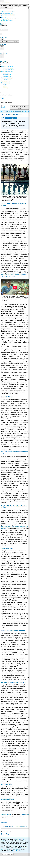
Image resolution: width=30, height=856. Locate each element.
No (8, 834)
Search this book (3, 25)
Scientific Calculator (7, 76)
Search (3, 854)
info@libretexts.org (16, 850)
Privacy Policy (23, 847)
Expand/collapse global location (28, 111)
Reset (2, 39)
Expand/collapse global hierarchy (2, 111)
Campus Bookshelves (18, 111)
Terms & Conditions (5, 849)
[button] (5, 86)
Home (7, 111)
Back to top (3, 822)
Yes (3, 834)
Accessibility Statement (15, 849)
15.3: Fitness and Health (6, 814)
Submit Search (4, 30)
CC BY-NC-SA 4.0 (24, 814)
